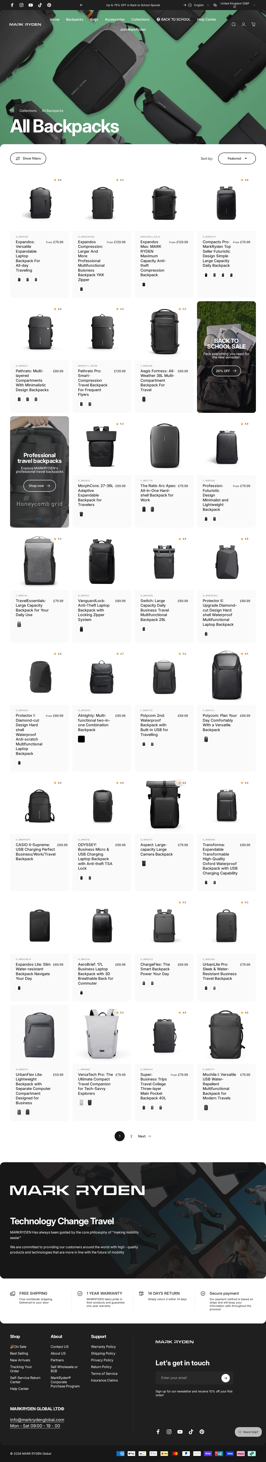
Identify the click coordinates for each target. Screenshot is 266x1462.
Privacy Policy (102, 1360)
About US (58, 1353)
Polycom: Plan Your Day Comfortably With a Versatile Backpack (220, 722)
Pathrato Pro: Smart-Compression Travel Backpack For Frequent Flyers (92, 383)
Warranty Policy (103, 1346)
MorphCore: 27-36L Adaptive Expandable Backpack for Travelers (95, 495)
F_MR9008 (209, 480)
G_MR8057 (22, 366)
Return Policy (101, 1367)
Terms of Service (104, 1374)
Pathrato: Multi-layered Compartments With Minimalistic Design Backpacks (32, 380)
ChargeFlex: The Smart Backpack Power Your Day (155, 969)
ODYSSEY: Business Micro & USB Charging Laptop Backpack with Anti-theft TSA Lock (95, 857)
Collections (28, 111)
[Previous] (81, 5)
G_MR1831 (84, 595)
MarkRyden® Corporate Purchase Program (65, 1382)
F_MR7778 (146, 480)
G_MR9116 (84, 839)
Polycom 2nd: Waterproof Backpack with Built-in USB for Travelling (154, 725)
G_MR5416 (84, 959)
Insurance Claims (104, 1380)
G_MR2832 (84, 480)
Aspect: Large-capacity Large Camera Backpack (156, 849)
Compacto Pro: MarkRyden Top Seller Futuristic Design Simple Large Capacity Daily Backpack (217, 254)
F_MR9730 (146, 710)
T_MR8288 (146, 366)
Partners (57, 1360)
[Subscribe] (225, 1378)
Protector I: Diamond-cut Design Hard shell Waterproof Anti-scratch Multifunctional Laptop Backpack (29, 734)
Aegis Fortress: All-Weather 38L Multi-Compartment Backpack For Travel (157, 380)
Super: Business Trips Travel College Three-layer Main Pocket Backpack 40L (153, 1086)
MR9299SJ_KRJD (150, 236)
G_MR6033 (146, 959)
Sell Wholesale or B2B (64, 1369)
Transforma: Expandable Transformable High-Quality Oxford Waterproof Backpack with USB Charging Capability (220, 859)
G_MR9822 (146, 1069)
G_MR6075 (22, 1069)
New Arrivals (20, 1360)
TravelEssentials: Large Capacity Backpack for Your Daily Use (32, 607)
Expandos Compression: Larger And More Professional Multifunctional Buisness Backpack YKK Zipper (91, 261)
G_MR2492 (209, 959)
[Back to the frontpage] (12, 110)
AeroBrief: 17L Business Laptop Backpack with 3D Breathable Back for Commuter (95, 973)
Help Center (19, 1389)
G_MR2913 (146, 839)
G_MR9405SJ (210, 595)
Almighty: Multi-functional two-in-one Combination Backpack (94, 722)
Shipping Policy (103, 1353)
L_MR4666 (84, 1069)
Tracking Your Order (21, 1369)
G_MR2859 (84, 710)
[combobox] (199, 5)
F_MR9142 (22, 595)
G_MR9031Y (209, 236)
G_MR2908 (146, 595)
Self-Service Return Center (25, 1380)
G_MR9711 (208, 1069)
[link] (37, 1419)
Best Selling (19, 1353)
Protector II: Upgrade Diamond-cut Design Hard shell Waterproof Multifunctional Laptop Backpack (220, 612)
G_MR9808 (209, 839)
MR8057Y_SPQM (87, 366)
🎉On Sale (18, 1346)
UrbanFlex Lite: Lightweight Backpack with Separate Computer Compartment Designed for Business (33, 1088)
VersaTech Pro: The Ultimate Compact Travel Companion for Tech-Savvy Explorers (95, 1084)
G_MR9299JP (23, 959)
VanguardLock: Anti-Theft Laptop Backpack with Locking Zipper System (94, 610)
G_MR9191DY (23, 839)
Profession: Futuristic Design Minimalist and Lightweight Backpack (215, 497)
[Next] (184, 5)
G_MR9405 (22, 710)
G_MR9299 (22, 236)
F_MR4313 (208, 710)
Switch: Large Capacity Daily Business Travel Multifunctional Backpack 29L (154, 610)
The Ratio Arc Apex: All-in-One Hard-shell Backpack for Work (158, 492)
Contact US (60, 1346)
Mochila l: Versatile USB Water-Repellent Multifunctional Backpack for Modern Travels (219, 1086)
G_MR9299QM (86, 236)
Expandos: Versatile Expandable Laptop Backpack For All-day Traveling (28, 256)
